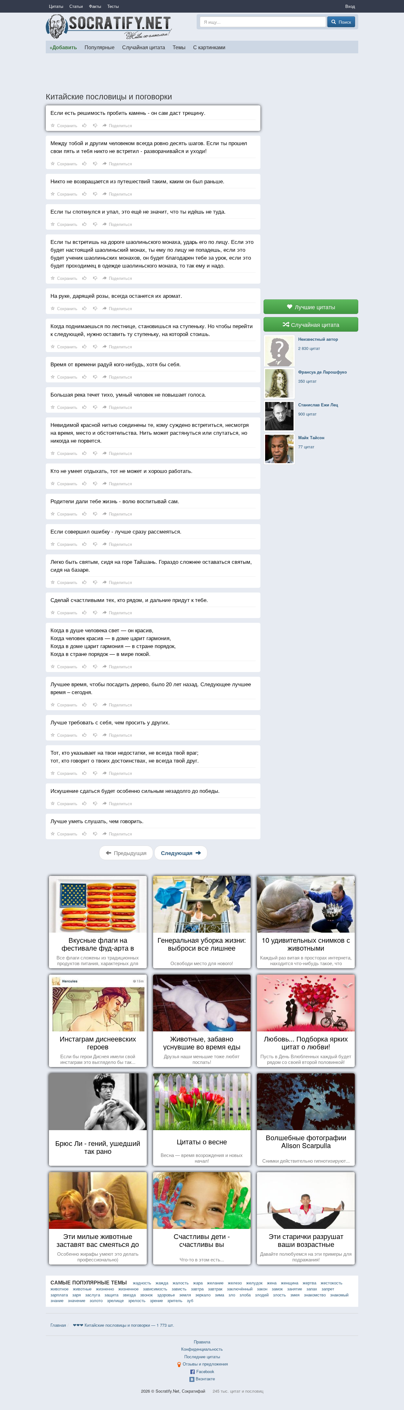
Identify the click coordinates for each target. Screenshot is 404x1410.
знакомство (315, 1295)
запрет (328, 1289)
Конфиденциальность (202, 1349)
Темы (179, 47)
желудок (254, 1283)
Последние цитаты (202, 1357)
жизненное (128, 1289)
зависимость (155, 1289)
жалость (181, 1283)
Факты (95, 6)
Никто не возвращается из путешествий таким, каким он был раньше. (137, 181)
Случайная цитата (143, 47)
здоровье (166, 1295)
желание (215, 1283)
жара (198, 1283)
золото (96, 1300)
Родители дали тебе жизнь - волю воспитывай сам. (114, 501)
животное (59, 1289)
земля (185, 1295)
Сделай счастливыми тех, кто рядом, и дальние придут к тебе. (129, 600)
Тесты (113, 6)
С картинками (209, 47)
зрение (156, 1300)
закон (262, 1289)
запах (311, 1289)
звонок (146, 1295)
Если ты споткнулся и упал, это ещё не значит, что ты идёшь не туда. (138, 211)
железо (235, 1283)
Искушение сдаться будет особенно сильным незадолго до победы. (135, 790)
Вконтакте (205, 1379)
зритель (174, 1300)
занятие (294, 1289)
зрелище (115, 1300)
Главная (58, 1325)
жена (271, 1283)
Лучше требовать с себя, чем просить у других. (110, 722)
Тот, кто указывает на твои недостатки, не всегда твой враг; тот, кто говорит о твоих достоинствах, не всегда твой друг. (124, 756)
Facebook (205, 1371)
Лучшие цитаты (314, 307)
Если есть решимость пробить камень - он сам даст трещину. (127, 112)
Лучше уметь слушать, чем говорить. (97, 821)
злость (279, 1295)
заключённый (239, 1289)
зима (219, 1295)
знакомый (339, 1295)
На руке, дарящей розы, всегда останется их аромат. (116, 295)
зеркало (203, 1295)
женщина (289, 1283)
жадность (142, 1283)
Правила (202, 1342)
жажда (162, 1283)
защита (111, 1295)
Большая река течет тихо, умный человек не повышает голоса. (128, 394)
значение (76, 1300)
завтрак (215, 1289)
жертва (309, 1283)
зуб (190, 1300)
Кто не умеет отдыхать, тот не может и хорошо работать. (121, 471)
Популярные (100, 47)
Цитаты (56, 6)
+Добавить (63, 47)
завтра (197, 1289)
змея (295, 1295)
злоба (245, 1295)
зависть (179, 1289)
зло (232, 1295)
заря (76, 1295)
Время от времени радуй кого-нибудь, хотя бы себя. (115, 364)
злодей (262, 1295)
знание (56, 1300)
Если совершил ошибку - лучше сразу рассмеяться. (115, 531)
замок (277, 1289)
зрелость (137, 1300)
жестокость (331, 1283)
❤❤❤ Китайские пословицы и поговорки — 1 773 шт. (123, 1325)
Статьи (76, 6)
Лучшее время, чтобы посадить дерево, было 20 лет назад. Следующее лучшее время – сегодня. (150, 688)
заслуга (92, 1295)
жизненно (105, 1289)
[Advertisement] (202, 72)
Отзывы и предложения (205, 1364)
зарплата (59, 1295)
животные (82, 1289)
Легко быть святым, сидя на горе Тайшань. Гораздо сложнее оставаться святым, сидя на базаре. (151, 565)
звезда (129, 1295)
